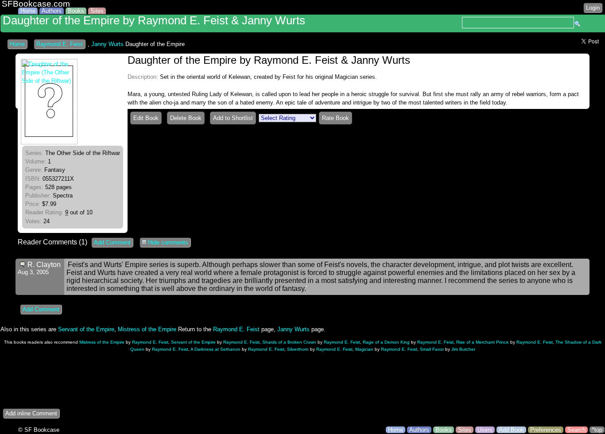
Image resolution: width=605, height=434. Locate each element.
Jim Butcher (463, 349)
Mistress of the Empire (147, 329)
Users (485, 429)
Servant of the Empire (86, 329)
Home (27, 11)
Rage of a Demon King (386, 342)
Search (576, 429)
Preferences (545, 429)
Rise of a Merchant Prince (482, 342)
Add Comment (112, 242)
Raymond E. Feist (59, 44)
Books (76, 11)
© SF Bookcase (38, 429)
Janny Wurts (107, 44)
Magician (364, 349)
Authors (52, 11)
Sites (97, 11)
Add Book (511, 429)
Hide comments (167, 242)
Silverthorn (298, 349)
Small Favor (432, 349)
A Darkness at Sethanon (215, 349)
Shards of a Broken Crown (289, 342)
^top (597, 429)
